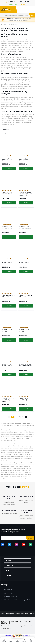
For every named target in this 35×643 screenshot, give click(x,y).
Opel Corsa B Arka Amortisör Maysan (7, 193)
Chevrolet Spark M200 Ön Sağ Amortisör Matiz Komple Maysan (26, 159)
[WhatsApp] (30, 544)
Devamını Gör (5, 628)
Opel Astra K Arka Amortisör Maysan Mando (7, 262)
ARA (32, 15)
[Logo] (6, 10)
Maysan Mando (13, 24)
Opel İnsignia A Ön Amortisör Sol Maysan (8, 227)
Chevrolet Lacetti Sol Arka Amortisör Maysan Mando (9, 400)
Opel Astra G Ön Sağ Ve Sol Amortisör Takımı (25, 296)
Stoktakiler (6, 129)
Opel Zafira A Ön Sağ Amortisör (24, 330)
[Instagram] (16, 544)
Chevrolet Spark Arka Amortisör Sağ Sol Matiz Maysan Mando (25, 194)
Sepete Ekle (9, 168)
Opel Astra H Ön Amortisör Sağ (23, 399)
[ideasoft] (8, 635)
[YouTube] (23, 544)
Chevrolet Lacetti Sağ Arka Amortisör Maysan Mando (25, 365)
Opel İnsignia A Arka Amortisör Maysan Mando (24, 262)
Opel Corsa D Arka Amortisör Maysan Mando (7, 365)
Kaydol (30, 538)
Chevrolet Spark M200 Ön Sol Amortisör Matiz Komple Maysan (9, 159)
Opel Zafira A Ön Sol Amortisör (7, 330)
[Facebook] (2, 544)
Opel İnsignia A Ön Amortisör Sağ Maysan (25, 227)
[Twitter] (9, 544)
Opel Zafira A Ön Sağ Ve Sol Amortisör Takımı (8, 296)
